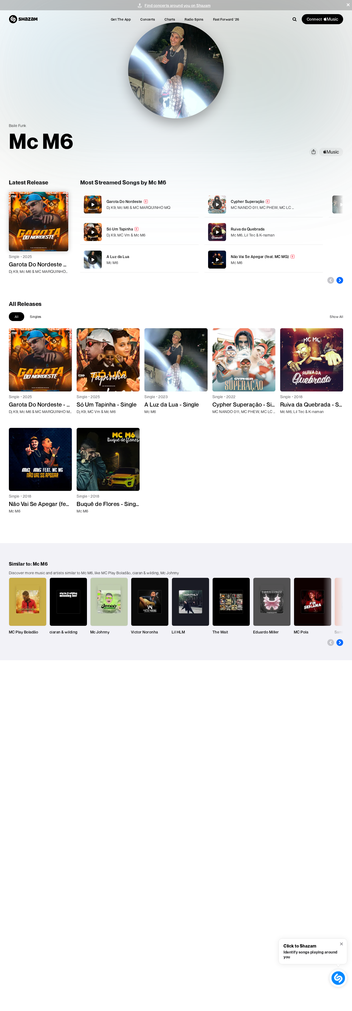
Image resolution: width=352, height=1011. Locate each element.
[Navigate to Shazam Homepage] (23, 19)
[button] (348, 4)
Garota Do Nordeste (124, 201)
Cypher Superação (247, 201)
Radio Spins (194, 19)
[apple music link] (331, 152)
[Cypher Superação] (263, 204)
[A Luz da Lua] (139, 259)
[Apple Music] (17, 280)
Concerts (147, 19)
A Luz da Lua (118, 256)
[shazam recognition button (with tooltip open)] (338, 978)
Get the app (121, 19)
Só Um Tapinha (120, 229)
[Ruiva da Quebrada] (263, 232)
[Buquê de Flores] (341, 204)
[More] (192, 204)
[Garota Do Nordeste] (139, 204)
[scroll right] (339, 280)
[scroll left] (330, 280)
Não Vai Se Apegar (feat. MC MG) (260, 256)
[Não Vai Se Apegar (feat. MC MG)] (263, 259)
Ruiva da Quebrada (248, 229)
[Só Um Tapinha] (139, 232)
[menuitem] (121, 19)
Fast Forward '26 (226, 19)
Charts (170, 19)
